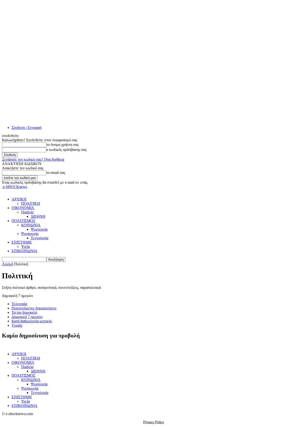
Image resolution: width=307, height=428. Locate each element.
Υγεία (25, 247)
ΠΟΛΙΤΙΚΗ (30, 203)
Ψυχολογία (39, 229)
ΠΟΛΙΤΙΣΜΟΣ (23, 221)
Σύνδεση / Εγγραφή (26, 128)
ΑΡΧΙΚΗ (19, 199)
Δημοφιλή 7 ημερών (27, 317)
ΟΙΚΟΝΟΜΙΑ (23, 208)
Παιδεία (27, 212)
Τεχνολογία (39, 238)
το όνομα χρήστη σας (62, 145)
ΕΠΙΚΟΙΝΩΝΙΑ (24, 251)
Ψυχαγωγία (29, 234)
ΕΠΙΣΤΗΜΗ (22, 242)
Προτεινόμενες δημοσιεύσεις (34, 308)
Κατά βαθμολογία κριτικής (32, 321)
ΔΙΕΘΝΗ (38, 216)
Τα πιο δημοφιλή (24, 312)
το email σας (55, 173)
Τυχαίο (17, 325)
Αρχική (7, 264)
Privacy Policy (153, 422)
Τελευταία (19, 304)
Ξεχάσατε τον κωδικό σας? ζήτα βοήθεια (33, 159)
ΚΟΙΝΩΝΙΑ (31, 225)
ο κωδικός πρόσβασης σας (66, 150)
